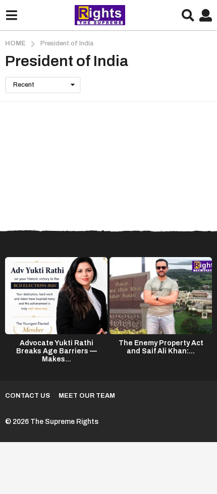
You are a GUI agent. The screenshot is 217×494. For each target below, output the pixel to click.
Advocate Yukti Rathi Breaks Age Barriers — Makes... (56, 351)
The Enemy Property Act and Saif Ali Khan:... (161, 347)
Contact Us (27, 395)
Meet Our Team (87, 395)
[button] (11, 15)
